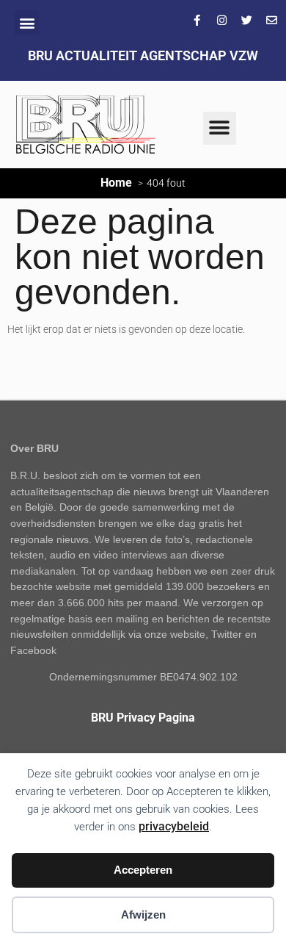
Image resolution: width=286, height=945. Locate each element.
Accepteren (143, 869)
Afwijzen (143, 914)
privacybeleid (174, 826)
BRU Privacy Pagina (143, 718)
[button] (27, 22)
